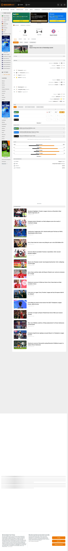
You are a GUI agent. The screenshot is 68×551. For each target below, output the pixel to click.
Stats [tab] (21, 42)
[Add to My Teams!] (20, 31)
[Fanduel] (16, 116)
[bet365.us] (16, 112)
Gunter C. (27, 72)
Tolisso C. (58, 65)
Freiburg (25, 35)
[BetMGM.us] (16, 120)
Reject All (58, 541)
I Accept (58, 537)
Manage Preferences (59, 544)
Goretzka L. (54, 65)
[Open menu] (64, 4)
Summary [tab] (16, 42)
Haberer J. (20, 91)
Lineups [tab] (26, 42)
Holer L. (25, 87)
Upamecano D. (51, 84)
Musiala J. (58, 67)
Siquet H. (20, 75)
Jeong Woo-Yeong (21, 89)
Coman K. (53, 96)
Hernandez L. (51, 82)
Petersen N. (20, 70)
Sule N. (59, 94)
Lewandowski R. (53, 67)
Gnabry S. (58, 79)
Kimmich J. (51, 63)
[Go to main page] (8, 5)
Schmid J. (24, 75)
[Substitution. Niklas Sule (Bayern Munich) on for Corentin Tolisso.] (61, 94)
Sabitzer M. (58, 96)
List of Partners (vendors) (33, 541)
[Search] (58, 4)
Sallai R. (24, 70)
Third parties (10, 546)
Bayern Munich (53, 35)
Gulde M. (27, 89)
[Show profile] (25, 31)
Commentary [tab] (33, 42)
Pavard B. (54, 79)
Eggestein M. (25, 91)
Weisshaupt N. (21, 87)
